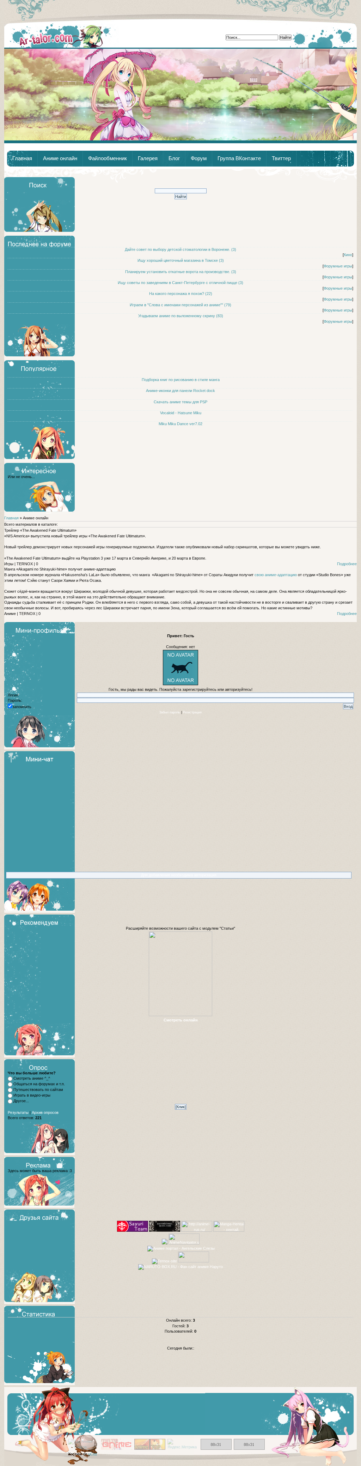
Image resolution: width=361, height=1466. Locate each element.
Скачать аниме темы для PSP (180, 402)
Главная (61, 36)
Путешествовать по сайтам (38, 1089)
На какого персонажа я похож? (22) (180, 293)
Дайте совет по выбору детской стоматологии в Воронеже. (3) (180, 249)
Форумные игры (338, 266)
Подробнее (347, 564)
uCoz (92, 1454)
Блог (174, 158)
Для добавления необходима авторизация (178, 875)
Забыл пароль (169, 712)
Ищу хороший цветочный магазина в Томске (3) (180, 260)
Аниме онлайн (60, 158)
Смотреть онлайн (181, 1020)
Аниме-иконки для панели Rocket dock (180, 390)
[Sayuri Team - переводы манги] (132, 1230)
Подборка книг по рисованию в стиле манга (181, 380)
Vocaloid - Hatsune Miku (180, 413)
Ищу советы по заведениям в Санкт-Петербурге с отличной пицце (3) (180, 282)
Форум (199, 158)
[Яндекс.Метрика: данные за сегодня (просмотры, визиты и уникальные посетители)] (182, 1444)
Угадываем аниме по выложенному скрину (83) (180, 316)
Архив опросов (45, 1112)
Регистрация (192, 712)
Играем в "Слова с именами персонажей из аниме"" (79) (180, 305)
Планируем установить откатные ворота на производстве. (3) (180, 272)
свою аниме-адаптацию (276, 575)
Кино (348, 255)
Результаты (18, 1112)
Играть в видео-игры (31, 1095)
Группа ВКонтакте (239, 158)
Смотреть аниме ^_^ (31, 1078)
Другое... (21, 1101)
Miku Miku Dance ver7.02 (180, 424)
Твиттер (281, 158)
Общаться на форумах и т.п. (39, 1084)
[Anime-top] (149, 1448)
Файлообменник (107, 158)
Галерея (148, 158)
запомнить (21, 707)
